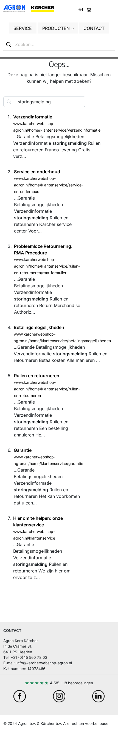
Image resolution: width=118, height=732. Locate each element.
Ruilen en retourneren (36, 375)
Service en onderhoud (37, 171)
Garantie (23, 450)
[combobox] (59, 44)
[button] (58, 28)
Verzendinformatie (32, 117)
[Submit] (9, 44)
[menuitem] (88, 9)
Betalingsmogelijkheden (39, 327)
